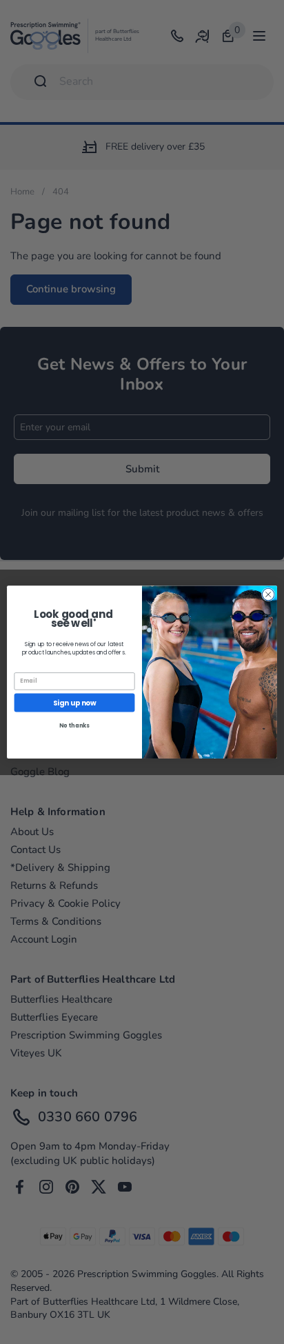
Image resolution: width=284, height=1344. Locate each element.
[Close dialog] (268, 594)
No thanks (74, 725)
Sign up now (74, 703)
